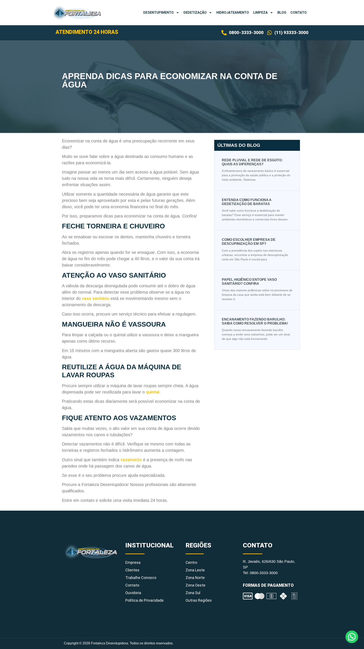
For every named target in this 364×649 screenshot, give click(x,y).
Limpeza (260, 13)
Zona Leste (195, 570)
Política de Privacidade (144, 600)
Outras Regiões (199, 600)
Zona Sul (193, 593)
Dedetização (195, 13)
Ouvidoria (133, 593)
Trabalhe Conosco (140, 577)
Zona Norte (195, 577)
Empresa (133, 562)
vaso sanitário (95, 298)
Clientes (132, 570)
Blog (281, 13)
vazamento (131, 459)
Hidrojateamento (232, 13)
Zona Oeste (195, 585)
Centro (191, 562)
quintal (152, 392)
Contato (298, 13)
